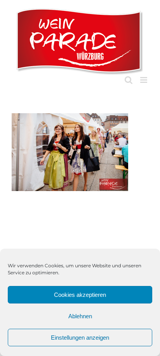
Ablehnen (80, 316)
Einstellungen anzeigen (80, 337)
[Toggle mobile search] (128, 80)
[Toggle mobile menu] (144, 80)
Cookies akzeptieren (80, 294)
